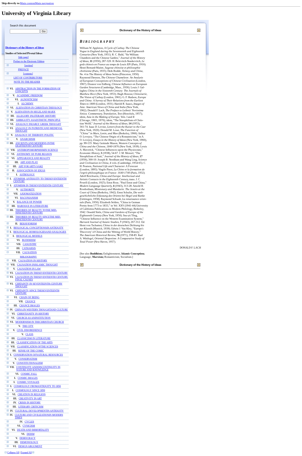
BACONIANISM (29, 198)
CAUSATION (29, 252)
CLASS (29, 334)
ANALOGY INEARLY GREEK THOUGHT (38, 124)
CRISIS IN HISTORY (29, 402)
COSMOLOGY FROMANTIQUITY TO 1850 (37, 386)
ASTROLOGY (27, 174)
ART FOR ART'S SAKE (30, 166)
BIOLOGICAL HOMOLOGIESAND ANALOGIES (39, 232)
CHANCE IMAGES (29, 305)
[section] (28, 65)
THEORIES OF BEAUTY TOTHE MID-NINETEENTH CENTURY (36, 211)
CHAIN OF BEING (29, 297)
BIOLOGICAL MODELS (29, 236)
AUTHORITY (27, 189)
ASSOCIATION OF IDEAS (31, 170)
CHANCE (30, 301)
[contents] (28, 73)
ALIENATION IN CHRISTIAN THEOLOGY (39, 108)
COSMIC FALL (29, 374)
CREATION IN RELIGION (32, 394)
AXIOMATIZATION (30, 193)
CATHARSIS (29, 248)
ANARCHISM (27, 139)
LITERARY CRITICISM (30, 407)
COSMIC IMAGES (28, 378)
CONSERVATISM (27, 359)
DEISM (31, 434)
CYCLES (29, 421)
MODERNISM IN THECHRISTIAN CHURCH (39, 322)
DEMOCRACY (28, 438)
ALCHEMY (27, 103)
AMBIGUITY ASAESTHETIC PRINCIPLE (38, 120)
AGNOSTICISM (29, 99)
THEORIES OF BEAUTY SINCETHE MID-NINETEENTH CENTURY (38, 218)
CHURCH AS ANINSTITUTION (34, 318)
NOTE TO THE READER (27, 82)
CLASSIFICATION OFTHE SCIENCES (37, 346)
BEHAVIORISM (28, 223)
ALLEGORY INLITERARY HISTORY (36, 116)
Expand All (26, 452)
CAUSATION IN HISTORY (32, 260)
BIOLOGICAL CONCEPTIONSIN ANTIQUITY (38, 228)
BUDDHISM (29, 240)
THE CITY (27, 326)
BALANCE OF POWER (29, 202)
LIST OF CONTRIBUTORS (28, 78)
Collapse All (13, 452)
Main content (27, 3)
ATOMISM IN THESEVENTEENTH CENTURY (38, 185)
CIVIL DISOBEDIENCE (29, 330)
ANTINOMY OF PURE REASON (34, 154)
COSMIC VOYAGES (28, 382)
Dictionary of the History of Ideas (24, 47)
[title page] (23, 57)
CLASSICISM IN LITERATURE (34, 338)
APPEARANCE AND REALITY (33, 158)
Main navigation (44, 3)
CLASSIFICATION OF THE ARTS (35, 342)
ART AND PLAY (29, 162)
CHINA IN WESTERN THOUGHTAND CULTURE (41, 309)
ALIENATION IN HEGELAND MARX (35, 112)
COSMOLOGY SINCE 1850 (30, 390)
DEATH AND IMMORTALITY (33, 430)
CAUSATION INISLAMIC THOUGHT (37, 265)
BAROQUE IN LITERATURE (32, 206)
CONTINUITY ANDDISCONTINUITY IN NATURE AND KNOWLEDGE (38, 368)
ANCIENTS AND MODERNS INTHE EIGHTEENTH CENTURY (35, 144)
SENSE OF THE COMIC (31, 350)
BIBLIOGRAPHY (28, 256)
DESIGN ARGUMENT (30, 446)
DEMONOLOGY (29, 442)
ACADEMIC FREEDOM (30, 95)
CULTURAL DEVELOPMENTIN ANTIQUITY (39, 411)
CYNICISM (29, 426)
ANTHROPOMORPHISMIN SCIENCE (37, 150)
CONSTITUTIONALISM (30, 363)
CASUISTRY (30, 244)
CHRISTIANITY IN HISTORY (33, 314)
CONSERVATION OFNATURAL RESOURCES (38, 355)
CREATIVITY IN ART (30, 398)
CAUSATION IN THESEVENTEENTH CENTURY (41, 273)
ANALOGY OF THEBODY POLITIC (34, 135)
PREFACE (23, 69)
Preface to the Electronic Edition (28, 61)
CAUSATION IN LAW (29, 269)
